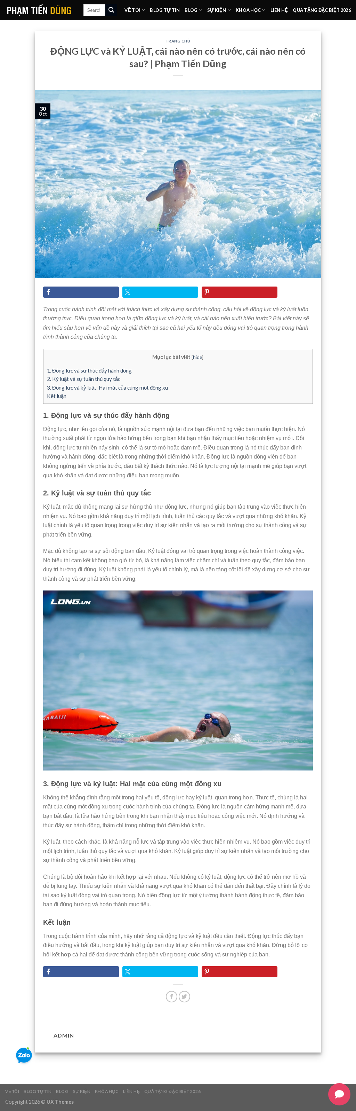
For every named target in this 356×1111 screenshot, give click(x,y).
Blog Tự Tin (165, 10)
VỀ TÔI (132, 10)
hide (197, 357)
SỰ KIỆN (216, 10)
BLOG (191, 10)
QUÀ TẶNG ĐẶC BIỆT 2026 (322, 10)
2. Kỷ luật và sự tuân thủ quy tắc (83, 379)
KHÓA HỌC (248, 10)
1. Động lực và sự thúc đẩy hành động (89, 370)
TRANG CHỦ (177, 41)
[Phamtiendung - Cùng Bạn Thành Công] (39, 10)
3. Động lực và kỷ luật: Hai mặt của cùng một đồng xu (107, 387)
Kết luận (56, 396)
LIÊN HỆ (279, 10)
